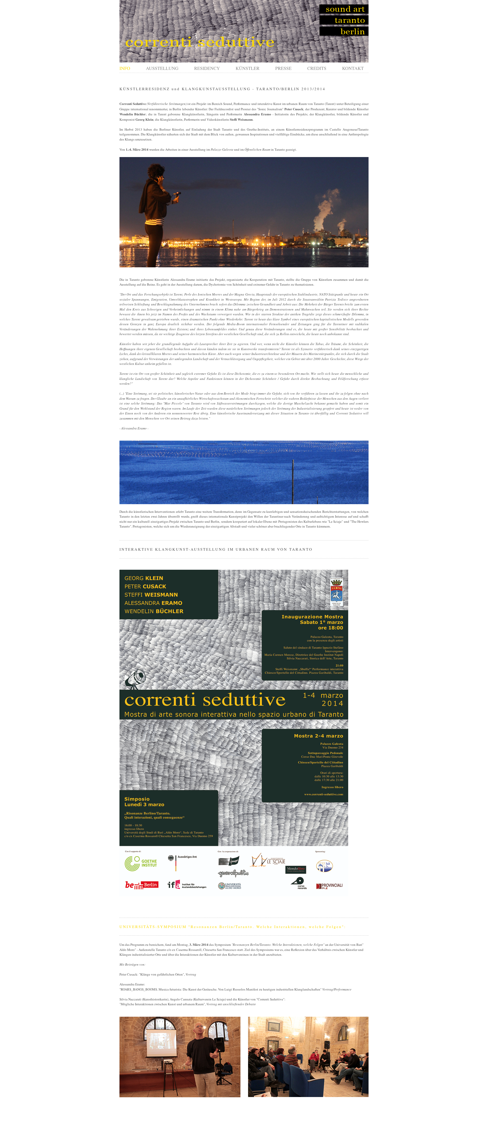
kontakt (353, 68)
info (124, 68)
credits (316, 68)
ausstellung (162, 68)
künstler (248, 68)
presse (283, 68)
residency (207, 68)
